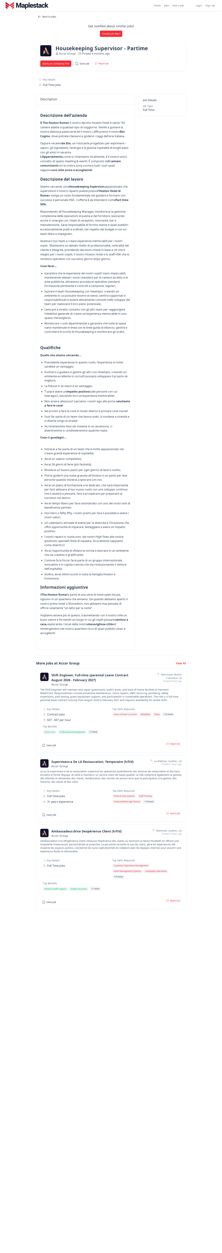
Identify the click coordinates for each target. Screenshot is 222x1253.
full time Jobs (52, 85)
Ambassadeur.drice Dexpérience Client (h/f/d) (86, 831)
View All (181, 663)
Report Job (104, 63)
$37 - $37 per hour (59, 720)
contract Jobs (56, 714)
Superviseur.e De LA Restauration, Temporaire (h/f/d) (92, 762)
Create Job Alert (111, 33)
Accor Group (67, 53)
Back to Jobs (49, 16)
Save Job (84, 63)
